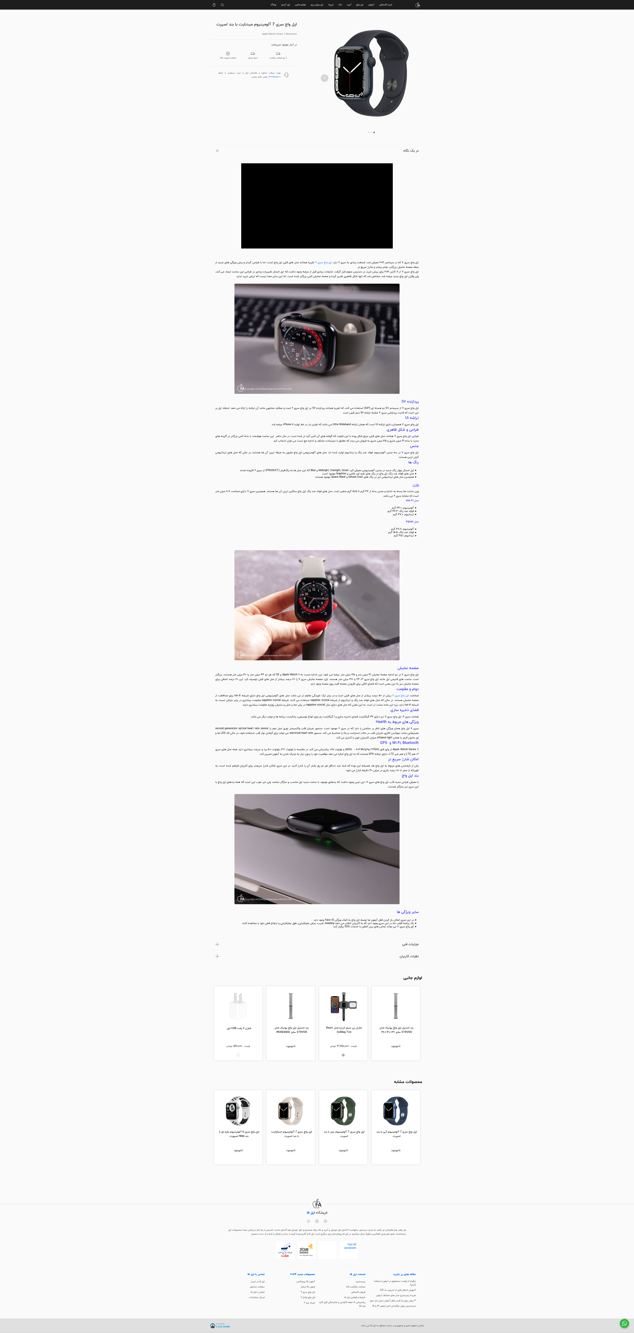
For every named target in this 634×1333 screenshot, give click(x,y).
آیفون (371, 4)
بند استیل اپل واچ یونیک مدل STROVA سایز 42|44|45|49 (292, 1030)
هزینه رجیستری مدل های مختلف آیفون (396, 1295)
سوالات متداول (257, 1286)
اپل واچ (359, 4)
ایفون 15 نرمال (308, 1286)
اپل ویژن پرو (317, 4)
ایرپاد (330, 4)
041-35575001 (274, 77)
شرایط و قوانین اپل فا (354, 1297)
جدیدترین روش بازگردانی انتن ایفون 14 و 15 (394, 1306)
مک (340, 4)
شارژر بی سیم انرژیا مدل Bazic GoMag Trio (344, 1030)
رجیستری (360, 1281)
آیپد (349, 4)
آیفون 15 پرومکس (306, 1281)
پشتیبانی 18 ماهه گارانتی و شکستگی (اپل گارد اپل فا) (342, 1304)
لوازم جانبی (300, 4)
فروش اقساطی (358, 1292)
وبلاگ (273, 4)
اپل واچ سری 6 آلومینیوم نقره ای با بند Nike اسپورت (239, 1134)
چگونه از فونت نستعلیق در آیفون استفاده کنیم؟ (395, 1283)
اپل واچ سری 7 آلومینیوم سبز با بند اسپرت (344, 1134)
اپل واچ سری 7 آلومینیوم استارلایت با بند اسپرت (291, 1134)
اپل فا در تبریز (258, 1281)
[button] (325, 78)
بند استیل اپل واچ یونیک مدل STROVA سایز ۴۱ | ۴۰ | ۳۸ (397, 1030)
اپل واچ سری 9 (308, 1292)
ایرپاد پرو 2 (309, 1302)
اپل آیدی (285, 4)
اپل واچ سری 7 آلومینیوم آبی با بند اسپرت (396, 1134)
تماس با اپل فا (258, 1292)
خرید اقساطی (385, 4)
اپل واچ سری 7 (323, 262)
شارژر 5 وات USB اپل (239, 1028)
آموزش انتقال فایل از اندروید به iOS (398, 1290)
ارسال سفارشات (257, 1297)
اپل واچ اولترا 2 (308, 1297)
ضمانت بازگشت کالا (355, 1286)
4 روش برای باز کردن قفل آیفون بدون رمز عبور (393, 1300)
